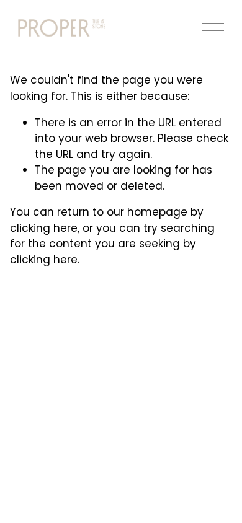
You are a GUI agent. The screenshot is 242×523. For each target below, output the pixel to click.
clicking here (44, 228)
